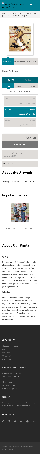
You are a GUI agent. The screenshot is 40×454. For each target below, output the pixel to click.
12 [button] (33, 228)
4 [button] (14, 228)
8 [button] (23, 228)
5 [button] (16, 228)
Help (4, 349)
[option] (20, 213)
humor (19, 153)
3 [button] (11, 228)
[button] (20, 101)
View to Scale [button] (32, 62)
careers (24, 153)
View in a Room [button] (19, 62)
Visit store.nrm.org (9, 385)
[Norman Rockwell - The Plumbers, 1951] (20, 212)
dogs (14, 153)
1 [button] (6, 228)
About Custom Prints (10, 346)
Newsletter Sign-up (9, 388)
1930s (14, 156)
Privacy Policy (7, 359)
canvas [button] (29, 80)
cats (10, 153)
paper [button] (11, 80)
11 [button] (31, 228)
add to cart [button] (20, 144)
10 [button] (28, 228)
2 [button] (9, 228)
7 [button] (21, 228)
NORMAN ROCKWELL (16, 14)
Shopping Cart (7, 356)
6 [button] (18, 228)
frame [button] (19, 86)
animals (6, 153)
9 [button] (26, 228)
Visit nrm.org (7, 382)
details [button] (32, 86)
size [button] (8, 86)
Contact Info (6, 352)
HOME (4, 14)
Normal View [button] (8, 62)
